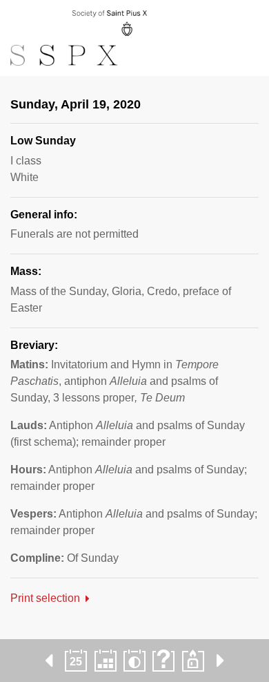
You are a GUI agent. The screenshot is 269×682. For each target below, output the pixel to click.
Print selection (45, 598)
